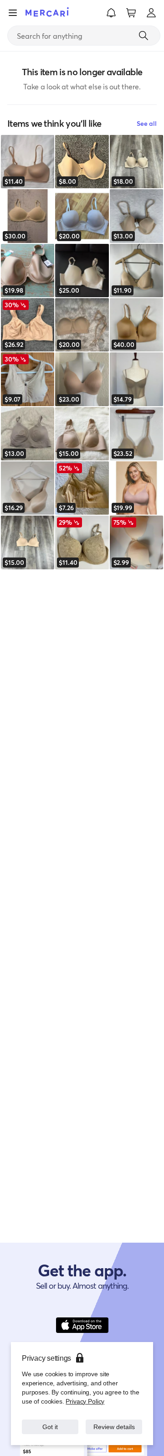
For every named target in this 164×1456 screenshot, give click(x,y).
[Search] (143, 35)
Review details (114, 1422)
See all (147, 123)
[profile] (151, 13)
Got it (50, 1422)
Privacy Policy (84, 1392)
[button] (111, 13)
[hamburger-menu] (13, 13)
